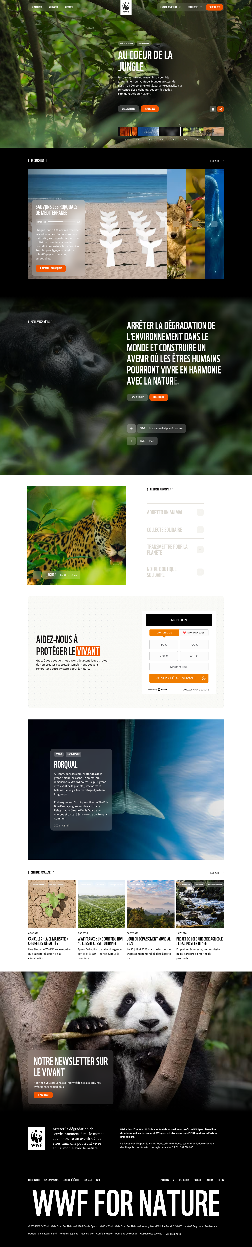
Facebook (164, 1180)
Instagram (184, 1180)
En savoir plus (128, 109)
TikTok (221, 1180)
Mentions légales (68, 1234)
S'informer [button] (37, 7)
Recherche (193, 7)
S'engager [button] (53, 7)
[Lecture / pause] (213, 109)
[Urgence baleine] (148, 132)
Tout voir (214, 161)
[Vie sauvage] (213, 132)
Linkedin (209, 1180)
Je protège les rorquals (50, 269)
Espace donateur (168, 7)
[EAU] (191, 132)
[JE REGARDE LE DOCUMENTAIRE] (126, 790)
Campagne (136, 32)
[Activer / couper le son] (220, 109)
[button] (176, 224)
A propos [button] (69, 7)
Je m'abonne (43, 1095)
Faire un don (214, 7)
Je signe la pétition (154, 109)
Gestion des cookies (151, 1234)
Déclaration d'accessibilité (42, 1234)
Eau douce (123, 32)
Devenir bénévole (71, 1180)
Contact (88, 1180)
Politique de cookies (126, 1234)
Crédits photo (173, 1234)
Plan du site (87, 1234)
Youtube (197, 1180)
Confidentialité (104, 1234)
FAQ (98, 1180)
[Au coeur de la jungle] (169, 132)
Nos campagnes (51, 1180)
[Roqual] (128, 132)
